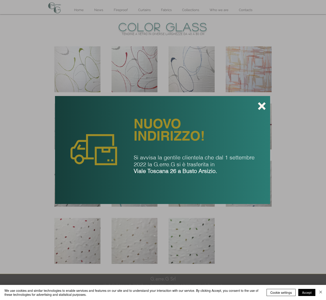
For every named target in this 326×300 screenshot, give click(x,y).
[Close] (320, 292)
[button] (261, 106)
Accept (307, 292)
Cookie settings (281, 292)
